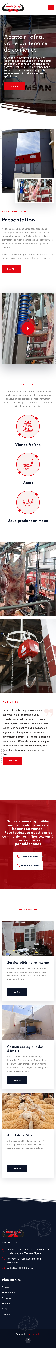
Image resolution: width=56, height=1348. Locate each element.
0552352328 (24, 1259)
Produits (6, 1303)
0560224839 (13, 1262)
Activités (6, 1298)
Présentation (8, 1292)
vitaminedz (34, 1334)
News (4, 1309)
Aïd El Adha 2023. (21, 1135)
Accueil (5, 1287)
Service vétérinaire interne (28, 962)
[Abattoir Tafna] (28, 328)
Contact (6, 1314)
